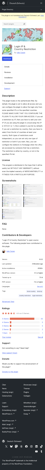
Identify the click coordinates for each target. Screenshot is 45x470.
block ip (39, 291)
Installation (8, 78)
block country (31, 291)
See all (40, 337)
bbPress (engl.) (9, 428)
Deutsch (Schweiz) (14, 441)
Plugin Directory (7, 9)
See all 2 (40, 286)
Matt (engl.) (7, 424)
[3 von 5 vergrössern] (19, 199)
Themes (27, 388)
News (4, 388)
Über (4, 385)
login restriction (37, 295)
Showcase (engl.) (30, 385)
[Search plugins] (24, 24)
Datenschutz (7, 396)
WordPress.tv (8, 414)
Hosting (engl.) (7, 392)
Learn (4, 403)
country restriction (25, 295)
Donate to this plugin (10, 372)
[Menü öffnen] (41, 3)
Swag (27, 414)
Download (7, 59)
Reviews (7, 72)
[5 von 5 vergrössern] (19, 212)
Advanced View (8, 302)
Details (7, 67)
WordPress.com (9, 421)
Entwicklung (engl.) (9, 410)
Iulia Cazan (21, 53)
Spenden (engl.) (31, 410)
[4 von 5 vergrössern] (40, 199)
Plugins (26, 392)
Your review (6, 337)
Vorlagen (27, 396)
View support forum (9, 353)
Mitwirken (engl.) (30, 403)
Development (9, 83)
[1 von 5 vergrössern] (19, 187)
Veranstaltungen (30, 406)
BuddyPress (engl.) (10, 432)
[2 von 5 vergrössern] (40, 187)
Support (7, 88)
